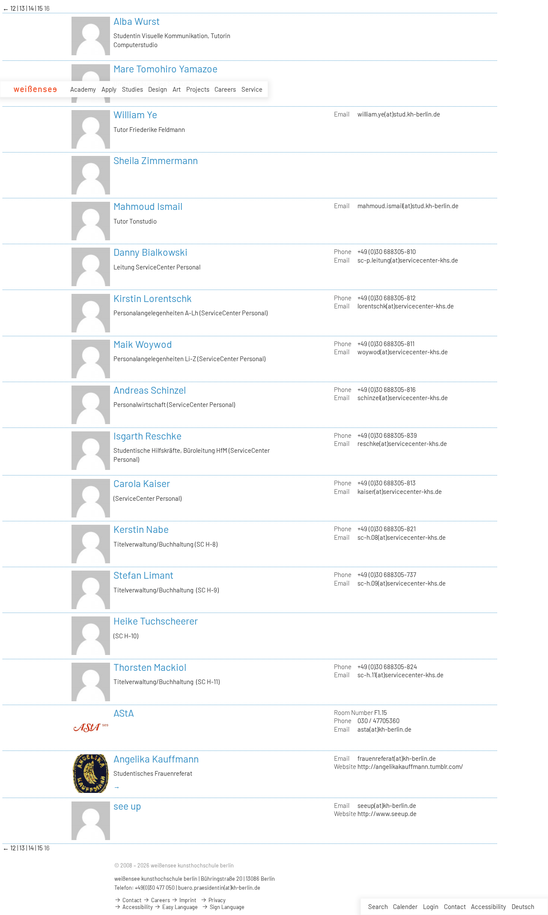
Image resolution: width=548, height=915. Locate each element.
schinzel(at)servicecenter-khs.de (402, 397)
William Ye (135, 114)
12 (13, 8)
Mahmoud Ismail (147, 206)
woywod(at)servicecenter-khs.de (402, 352)
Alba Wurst (136, 21)
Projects (197, 89)
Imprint (187, 900)
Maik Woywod (142, 344)
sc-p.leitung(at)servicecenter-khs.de (407, 260)
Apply (108, 89)
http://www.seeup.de (387, 813)
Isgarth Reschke (147, 436)
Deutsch (523, 906)
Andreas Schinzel (149, 390)
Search (378, 906)
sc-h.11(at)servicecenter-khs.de (400, 675)
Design (157, 89)
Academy (83, 89)
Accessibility (488, 906)
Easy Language (179, 906)
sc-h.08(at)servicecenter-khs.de (401, 537)
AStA (123, 713)
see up (127, 806)
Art (177, 89)
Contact (455, 906)
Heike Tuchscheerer (155, 621)
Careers (225, 89)
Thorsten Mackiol (149, 667)
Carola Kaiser (141, 483)
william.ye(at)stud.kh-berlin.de (398, 114)
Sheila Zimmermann (155, 160)
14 (31, 8)
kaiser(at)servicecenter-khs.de (399, 491)
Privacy (216, 900)
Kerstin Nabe (141, 529)
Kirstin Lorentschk (152, 298)
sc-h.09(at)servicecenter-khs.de (401, 583)
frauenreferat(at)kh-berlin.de (396, 758)
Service (251, 89)
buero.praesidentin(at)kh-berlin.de (219, 887)
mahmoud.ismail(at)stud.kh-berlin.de (408, 205)
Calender (405, 906)
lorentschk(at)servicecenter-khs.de (405, 306)
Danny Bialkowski (150, 252)
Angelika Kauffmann (156, 759)
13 (22, 8)
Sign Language (226, 906)
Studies (132, 89)
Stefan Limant (143, 575)
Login (430, 906)
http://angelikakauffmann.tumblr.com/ (410, 766)
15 (40, 8)
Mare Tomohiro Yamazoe (165, 69)
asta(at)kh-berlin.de (384, 729)
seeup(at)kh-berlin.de (386, 805)
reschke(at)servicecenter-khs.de (402, 443)
